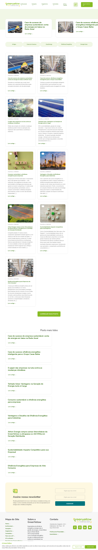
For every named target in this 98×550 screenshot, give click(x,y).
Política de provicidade (10, 547)
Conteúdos (55, 4)
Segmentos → (9, 531)
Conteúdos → (9, 533)
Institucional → (9, 526)
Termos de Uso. (21, 547)
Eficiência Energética (66, 44)
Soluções (34, 4)
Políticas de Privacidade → (57, 531)
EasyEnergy (49, 44)
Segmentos (45, 4)
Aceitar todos (90, 547)
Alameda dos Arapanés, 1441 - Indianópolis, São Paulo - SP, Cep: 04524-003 (58, 526)
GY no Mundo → (9, 538)
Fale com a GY (86, 4)
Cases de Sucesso (31, 44)
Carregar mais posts (49, 314)
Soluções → (8, 528)
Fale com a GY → (10, 536)
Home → (7, 523)
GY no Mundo (65, 4)
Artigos (14, 44)
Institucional (23, 4)
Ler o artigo (12, 343)
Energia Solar (83, 44)
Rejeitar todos (78, 547)
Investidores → (54, 534)
